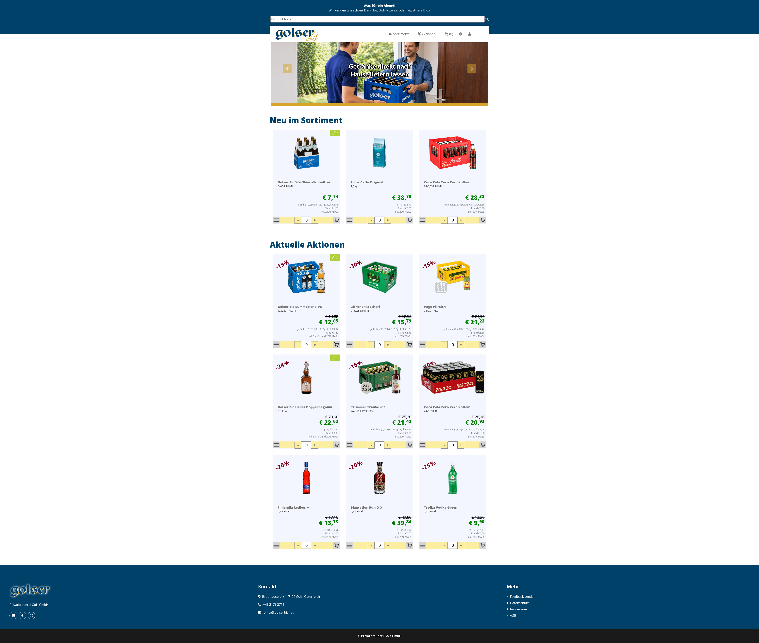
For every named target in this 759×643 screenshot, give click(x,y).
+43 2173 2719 (273, 604)
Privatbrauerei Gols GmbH (381, 636)
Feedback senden (522, 596)
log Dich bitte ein (385, 10)
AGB (513, 615)
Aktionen (428, 34)
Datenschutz (519, 603)
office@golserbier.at (279, 612)
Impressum (518, 609)
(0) (451, 34)
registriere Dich (418, 10)
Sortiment (401, 34)
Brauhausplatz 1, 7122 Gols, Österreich (291, 596)
